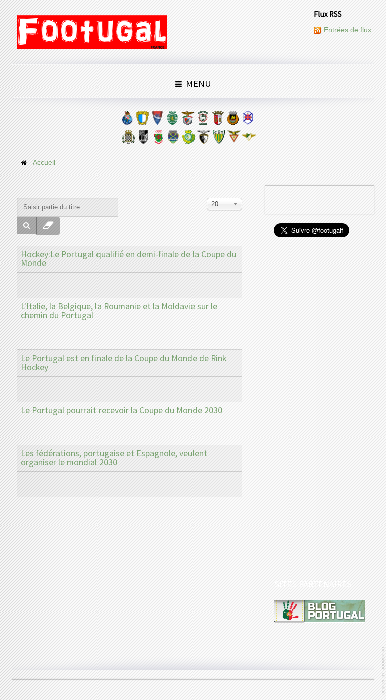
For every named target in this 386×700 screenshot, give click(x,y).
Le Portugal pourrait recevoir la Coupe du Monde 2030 (121, 410)
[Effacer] (48, 226)
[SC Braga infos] (218, 120)
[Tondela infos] (219, 139)
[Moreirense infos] (249, 139)
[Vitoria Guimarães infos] (143, 139)
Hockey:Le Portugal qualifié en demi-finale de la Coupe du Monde (128, 259)
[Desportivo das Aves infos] (234, 139)
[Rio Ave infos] (233, 120)
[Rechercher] (27, 225)
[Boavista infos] (128, 139)
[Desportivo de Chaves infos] (173, 139)
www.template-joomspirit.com (384, 670)
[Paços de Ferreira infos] (158, 139)
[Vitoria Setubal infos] (188, 139)
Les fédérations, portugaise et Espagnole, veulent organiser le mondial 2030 (114, 458)
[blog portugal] (319, 611)
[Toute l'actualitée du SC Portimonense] (204, 139)
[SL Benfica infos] (187, 120)
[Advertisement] (320, 409)
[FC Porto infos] (127, 120)
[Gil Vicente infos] (157, 120)
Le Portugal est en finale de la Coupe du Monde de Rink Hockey (123, 363)
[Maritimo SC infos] (203, 120)
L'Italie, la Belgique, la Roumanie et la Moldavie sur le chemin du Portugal (119, 311)
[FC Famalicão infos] (142, 120)
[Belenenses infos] (248, 120)
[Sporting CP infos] (172, 120)
